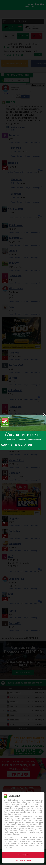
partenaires (16, 800)
